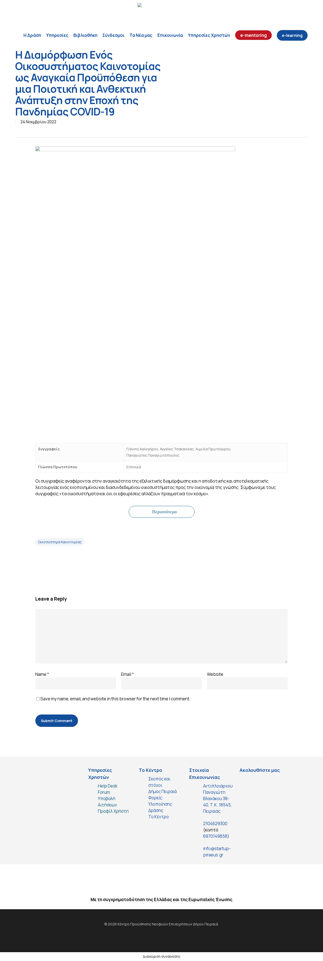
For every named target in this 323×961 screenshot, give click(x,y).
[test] (245, 782)
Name (42, 674)
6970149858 (215, 836)
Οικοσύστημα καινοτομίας (60, 541)
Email (127, 674)
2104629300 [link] (215, 823)
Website (215, 674)
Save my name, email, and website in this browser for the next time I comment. (115, 699)
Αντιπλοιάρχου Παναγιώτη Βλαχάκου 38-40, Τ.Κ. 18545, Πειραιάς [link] (218, 798)
